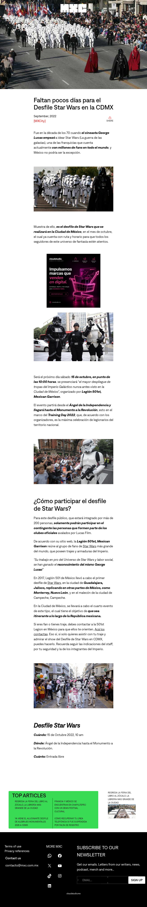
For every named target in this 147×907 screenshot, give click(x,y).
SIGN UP (137, 880)
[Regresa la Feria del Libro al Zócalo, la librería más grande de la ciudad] (122, 811)
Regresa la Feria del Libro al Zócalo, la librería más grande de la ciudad (31, 804)
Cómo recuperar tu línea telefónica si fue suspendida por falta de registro (70, 821)
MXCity (40, 121)
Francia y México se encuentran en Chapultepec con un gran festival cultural (70, 806)
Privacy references (17, 851)
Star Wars (89, 546)
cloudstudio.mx (73, 893)
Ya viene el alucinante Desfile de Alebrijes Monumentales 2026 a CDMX (31, 821)
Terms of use (13, 846)
